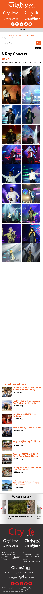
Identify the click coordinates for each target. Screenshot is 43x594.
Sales (31, 556)
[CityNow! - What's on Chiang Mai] (21, 5)
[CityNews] (11, 13)
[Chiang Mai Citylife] (32, 13)
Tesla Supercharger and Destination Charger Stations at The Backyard (27, 482)
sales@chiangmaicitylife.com (21, 577)
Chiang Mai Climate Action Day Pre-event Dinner (27, 468)
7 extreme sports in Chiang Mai (21, 511)
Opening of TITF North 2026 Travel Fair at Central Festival (26, 455)
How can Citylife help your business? (21, 572)
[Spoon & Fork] (32, 19)
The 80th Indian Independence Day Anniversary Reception (26, 402)
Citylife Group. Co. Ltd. (15, 588)
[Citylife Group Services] (11, 18)
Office (31, 554)
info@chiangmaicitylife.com (32, 561)
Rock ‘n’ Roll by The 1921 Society (27, 427)
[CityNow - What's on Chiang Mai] (32, 541)
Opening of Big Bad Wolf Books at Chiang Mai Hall (26, 442)
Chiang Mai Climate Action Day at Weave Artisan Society (27, 388)
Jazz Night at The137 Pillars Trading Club (25, 415)
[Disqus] (21, 297)
